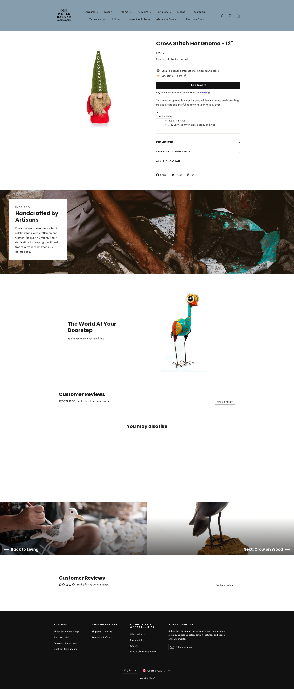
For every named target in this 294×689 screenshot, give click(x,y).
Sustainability (137, 640)
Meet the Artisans (139, 19)
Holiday (116, 19)
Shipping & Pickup (102, 631)
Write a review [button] (225, 402)
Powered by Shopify (147, 678)
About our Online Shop (66, 631)
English (128, 670)
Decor (108, 12)
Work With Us (137, 634)
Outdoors (200, 12)
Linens (181, 12)
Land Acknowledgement (143, 651)
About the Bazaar (167, 19)
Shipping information (173, 151)
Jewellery (163, 12)
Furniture (143, 12)
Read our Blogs (195, 19)
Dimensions (165, 141)
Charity (134, 646)
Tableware (95, 19)
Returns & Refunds (102, 637)
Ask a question (168, 161)
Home (125, 12)
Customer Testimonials (65, 643)
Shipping (160, 59)
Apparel (90, 12)
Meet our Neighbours (65, 649)
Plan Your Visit (61, 637)
